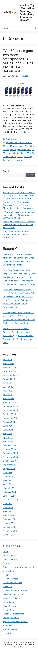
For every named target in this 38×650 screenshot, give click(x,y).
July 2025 (7, 383)
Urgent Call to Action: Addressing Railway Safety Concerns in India (18, 303)
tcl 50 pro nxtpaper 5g (17, 146)
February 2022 (9, 519)
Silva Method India (11, 254)
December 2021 (10, 527)
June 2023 (8, 476)
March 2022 (8, 515)
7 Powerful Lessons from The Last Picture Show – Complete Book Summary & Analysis (18, 215)
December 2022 (10, 500)
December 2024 (10, 406)
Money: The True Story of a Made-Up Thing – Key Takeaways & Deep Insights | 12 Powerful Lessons (19, 195)
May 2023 (7, 480)
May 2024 (7, 433)
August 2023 (9, 468)
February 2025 (9, 402)
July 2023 (7, 472)
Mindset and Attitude (12, 598)
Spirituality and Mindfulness (15, 621)
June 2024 (8, 430)
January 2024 (9, 449)
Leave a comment (14, 160)
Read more (25, 132)
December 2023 (10, 453)
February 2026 (9, 367)
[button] (35, 28)
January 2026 (9, 371)
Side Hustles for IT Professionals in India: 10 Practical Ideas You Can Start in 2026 (19, 225)
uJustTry (7, 633)
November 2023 (10, 457)
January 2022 (9, 523)
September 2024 (11, 418)
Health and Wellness (12, 583)
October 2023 (9, 461)
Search (6, 171)
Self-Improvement (11, 618)
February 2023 (9, 492)
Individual (7, 586)
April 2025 (7, 395)
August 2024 (9, 422)
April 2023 (8, 484)
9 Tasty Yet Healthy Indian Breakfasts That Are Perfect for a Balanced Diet (19, 319)
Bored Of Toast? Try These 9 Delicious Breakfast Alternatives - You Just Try (18, 332)
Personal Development (13, 614)
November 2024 (10, 410)
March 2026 (8, 363)
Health (6, 575)
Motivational (8, 602)
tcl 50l (20, 156)
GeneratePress (19, 647)
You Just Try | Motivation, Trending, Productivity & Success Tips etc (27, 12)
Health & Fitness (10, 579)
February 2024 (9, 445)
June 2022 (8, 507)
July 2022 (7, 504)
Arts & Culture (9, 555)
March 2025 (8, 398)
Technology (11, 139)
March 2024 (8, 441)
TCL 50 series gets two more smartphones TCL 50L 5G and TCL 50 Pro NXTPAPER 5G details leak (18, 61)
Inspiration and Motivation (15, 590)
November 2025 (10, 375)
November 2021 (10, 531)
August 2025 (9, 379)
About (5, 551)
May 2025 (7, 391)
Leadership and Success (14, 594)
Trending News (10, 629)
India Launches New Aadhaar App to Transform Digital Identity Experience (18, 234)
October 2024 (9, 414)
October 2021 (9, 535)
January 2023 (9, 496)
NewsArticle (8, 610)
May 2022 (7, 511)
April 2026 (7, 360)
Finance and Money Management (18, 567)
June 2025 (8, 387)
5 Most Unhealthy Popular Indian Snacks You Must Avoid (18, 339)
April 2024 (8, 437)
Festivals (7, 563)
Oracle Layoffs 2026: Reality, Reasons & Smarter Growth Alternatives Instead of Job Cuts (18, 205)
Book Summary (10, 559)
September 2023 (11, 465)
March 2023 (8, 488)
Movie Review (9, 606)
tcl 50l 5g (28, 156)
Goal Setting (8, 571)
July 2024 (7, 426)
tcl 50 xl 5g (18, 153)
